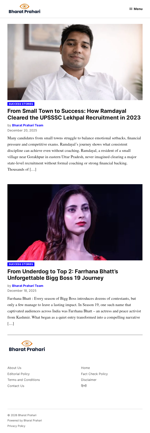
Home (85, 368)
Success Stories (21, 103)
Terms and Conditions (23, 380)
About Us (14, 368)
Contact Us (15, 386)
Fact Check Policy (94, 374)
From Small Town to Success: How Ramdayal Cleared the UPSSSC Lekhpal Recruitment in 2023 (74, 114)
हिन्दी (84, 386)
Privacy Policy (16, 426)
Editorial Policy (18, 374)
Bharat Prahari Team (27, 125)
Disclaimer (88, 380)
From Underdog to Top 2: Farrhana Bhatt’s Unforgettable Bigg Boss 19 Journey (62, 274)
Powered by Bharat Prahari (24, 420)
